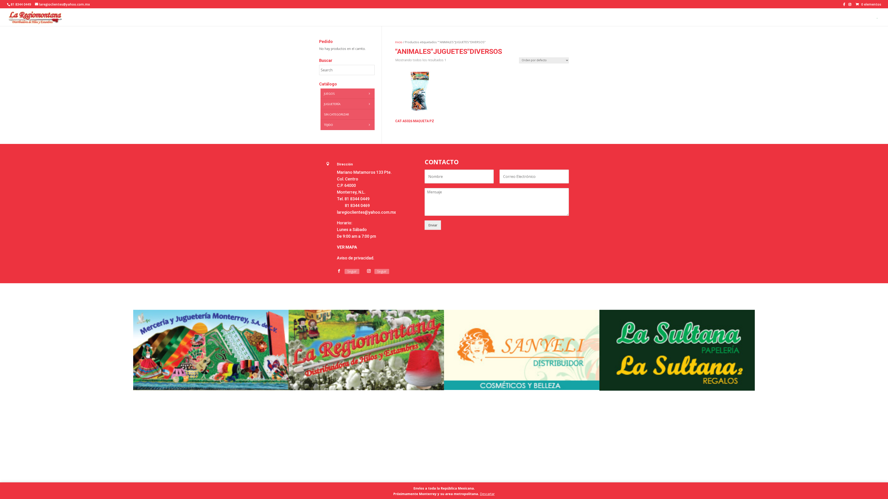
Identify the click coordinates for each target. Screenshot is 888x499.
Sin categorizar (336, 114)
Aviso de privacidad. (355, 258)
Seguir (352, 271)
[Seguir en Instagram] (369, 271)
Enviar (432, 225)
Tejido (328, 125)
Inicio (398, 42)
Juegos (329, 93)
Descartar (487, 494)
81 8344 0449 (357, 198)
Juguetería (332, 104)
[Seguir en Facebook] (339, 271)
